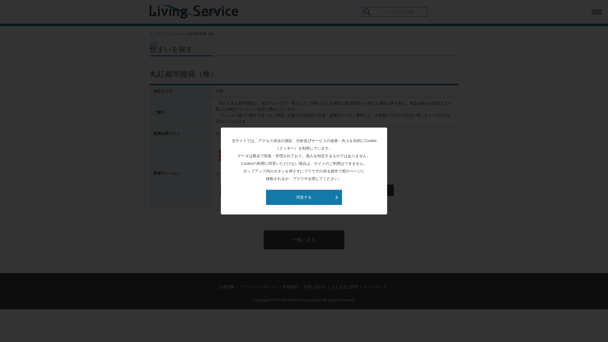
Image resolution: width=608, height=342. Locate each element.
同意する (304, 197)
